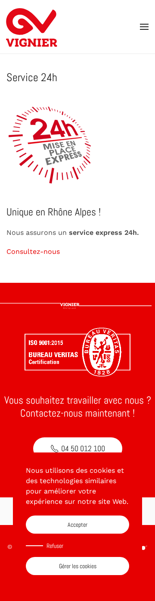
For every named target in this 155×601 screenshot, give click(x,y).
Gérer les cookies (77, 566)
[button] (144, 27)
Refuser (54, 546)
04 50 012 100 (83, 448)
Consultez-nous (33, 251)
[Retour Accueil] (32, 27)
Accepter (77, 524)
